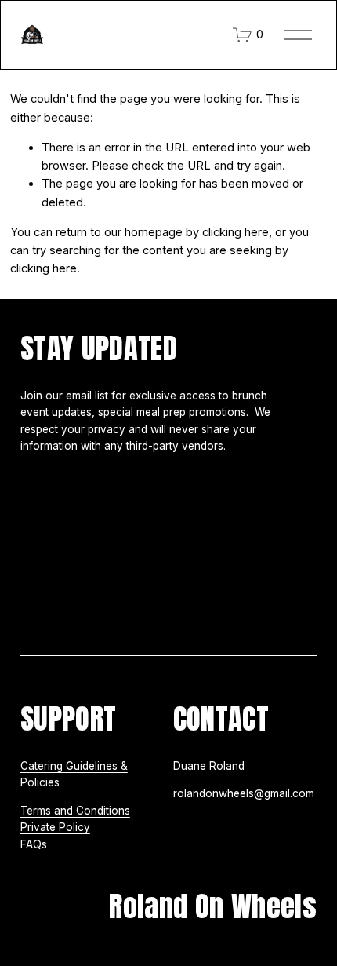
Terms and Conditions (75, 810)
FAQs (33, 844)
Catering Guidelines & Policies (74, 774)
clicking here (235, 232)
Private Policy (55, 827)
